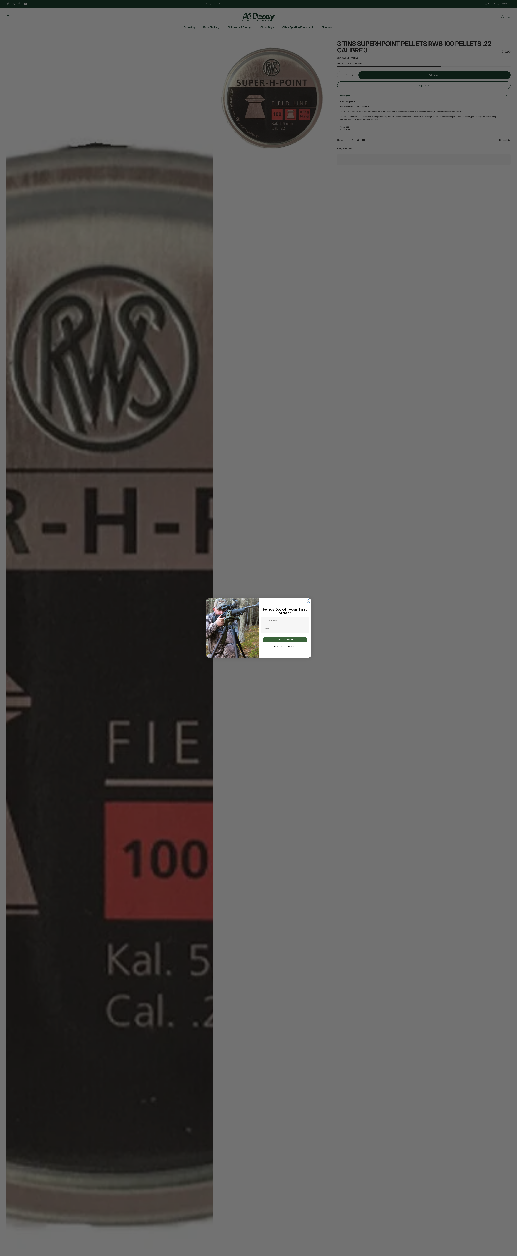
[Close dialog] (308, 601)
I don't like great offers (285, 647)
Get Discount (285, 640)
